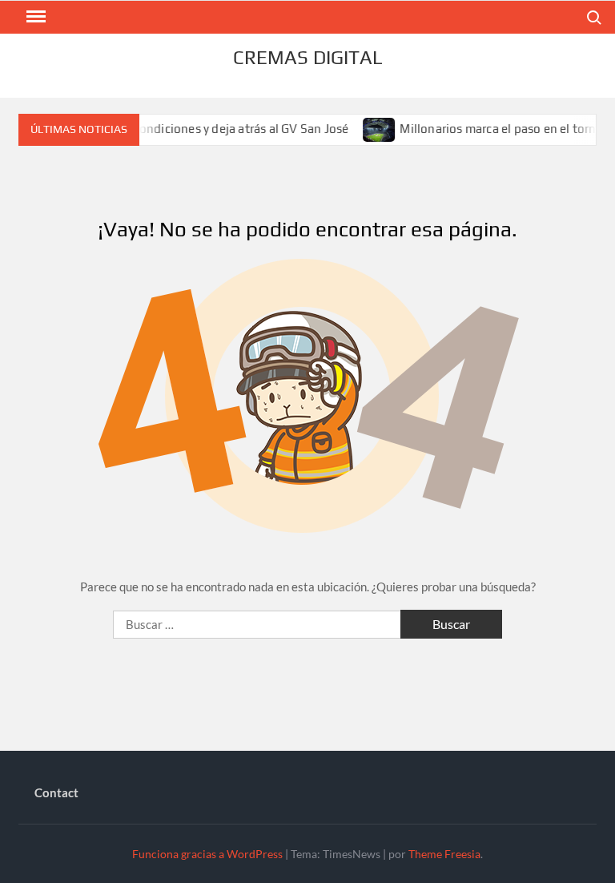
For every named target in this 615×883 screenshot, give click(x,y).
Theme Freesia (444, 854)
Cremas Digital (307, 57)
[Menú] (34, 17)
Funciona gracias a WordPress (207, 854)
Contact (56, 792)
